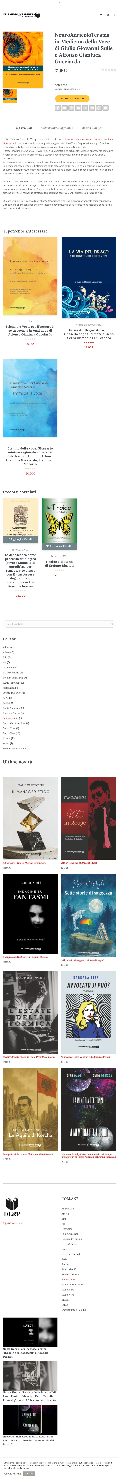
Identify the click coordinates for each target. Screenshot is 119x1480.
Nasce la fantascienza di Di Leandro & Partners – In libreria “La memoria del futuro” (28, 1440)
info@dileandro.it (12, 1223)
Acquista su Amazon (72, 98)
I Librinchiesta (11, 672)
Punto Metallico (11, 708)
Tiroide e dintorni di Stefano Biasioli (59, 564)
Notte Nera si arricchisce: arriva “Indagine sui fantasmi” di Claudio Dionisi (25, 1352)
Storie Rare (9, 728)
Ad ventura (9, 647)
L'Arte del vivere (11, 682)
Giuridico (8, 667)
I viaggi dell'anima (13, 677)
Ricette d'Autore (11, 713)
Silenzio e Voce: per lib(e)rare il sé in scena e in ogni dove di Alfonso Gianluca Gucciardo (30, 330)
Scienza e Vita (73, 89)
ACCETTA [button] (29, 1473)
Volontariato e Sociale (15, 748)
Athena (7, 652)
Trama (6, 738)
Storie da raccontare (89, 325)
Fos (30, 321)
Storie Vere (9, 733)
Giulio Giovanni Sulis (79, 139)
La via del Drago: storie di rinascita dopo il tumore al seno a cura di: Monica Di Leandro (89, 334)
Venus (6, 743)
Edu (5, 657)
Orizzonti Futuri (12, 692)
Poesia (6, 703)
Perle (6, 697)
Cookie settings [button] (12, 1473)
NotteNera (9, 687)
